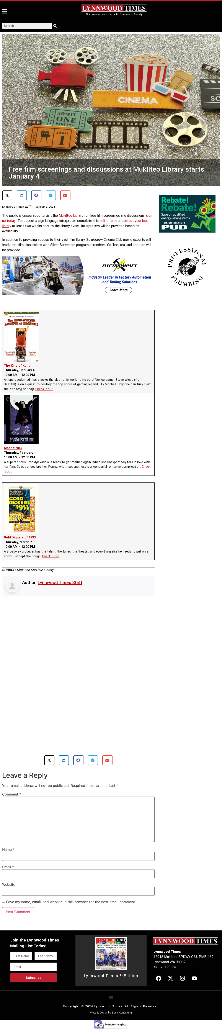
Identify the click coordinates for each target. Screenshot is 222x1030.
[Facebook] (158, 978)
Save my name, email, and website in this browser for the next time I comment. (71, 902)
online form (108, 221)
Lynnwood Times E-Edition (111, 976)
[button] (7, 195)
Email (8, 867)
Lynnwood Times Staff (60, 582)
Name (8, 849)
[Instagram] (182, 978)
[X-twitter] (170, 978)
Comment (11, 794)
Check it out (44, 389)
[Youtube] (194, 978)
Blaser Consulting (122, 1012)
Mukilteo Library (71, 215)
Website (8, 884)
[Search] (55, 26)
